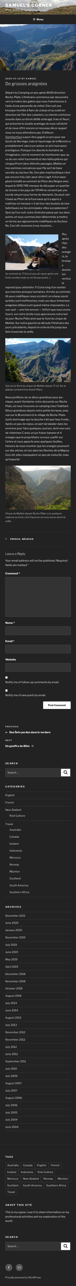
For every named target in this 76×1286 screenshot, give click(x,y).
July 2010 (11, 1068)
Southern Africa (19, 892)
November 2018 (15, 981)
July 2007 (11, 1090)
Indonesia (16, 850)
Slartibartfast (13, 137)
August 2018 (13, 995)
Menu (40, 19)
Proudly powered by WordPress (23, 1277)
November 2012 (15, 1039)
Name (10, 622)
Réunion (28, 539)
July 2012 (11, 1047)
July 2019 (11, 944)
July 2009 (11, 1076)
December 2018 (15, 974)
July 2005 (11, 1112)
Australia (15, 829)
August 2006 (13, 1098)
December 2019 (15, 937)
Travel (9, 824)
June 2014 (11, 1010)
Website (10, 659)
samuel (31, 78)
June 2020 (11, 922)
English (9, 795)
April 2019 (11, 966)
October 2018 (13, 988)
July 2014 (11, 1003)
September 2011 (15, 1061)
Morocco (15, 857)
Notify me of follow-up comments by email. (32, 682)
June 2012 (11, 1054)
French (15, 539)
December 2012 (15, 1032)
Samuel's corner (28, 5)
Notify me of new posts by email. (25, 695)
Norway (14, 864)
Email (9, 641)
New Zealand (13, 809)
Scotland (15, 878)
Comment (12, 573)
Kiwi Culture (17, 815)
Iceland (14, 843)
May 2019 (11, 959)
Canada (14, 836)
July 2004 (11, 1119)
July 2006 (11, 1105)
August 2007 (13, 1083)
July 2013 (11, 1025)
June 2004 (12, 1127)
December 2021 (15, 915)
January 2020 (13, 930)
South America (19, 885)
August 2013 (13, 1017)
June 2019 (11, 952)
